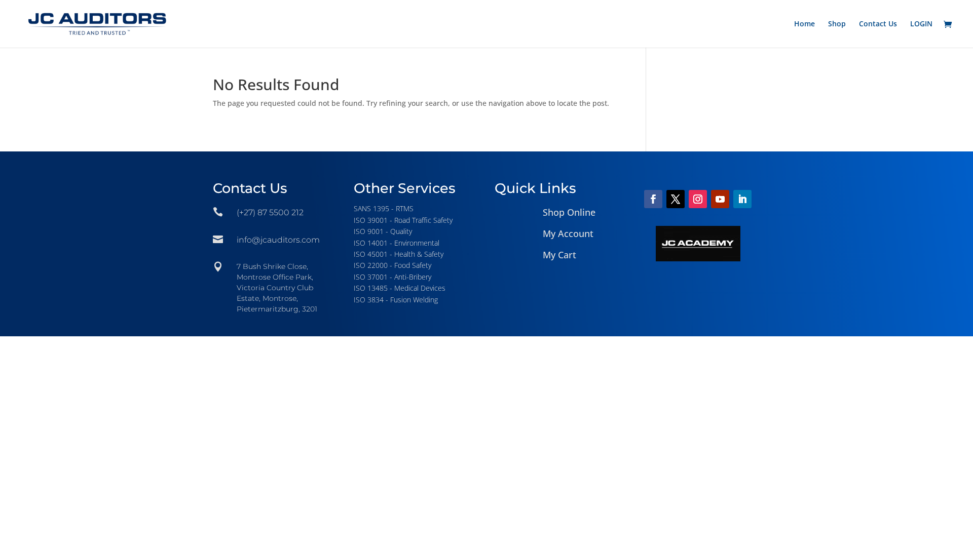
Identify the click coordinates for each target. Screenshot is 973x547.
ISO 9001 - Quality (383, 231)
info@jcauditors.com (278, 240)
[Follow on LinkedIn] (742, 199)
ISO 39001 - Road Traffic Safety (403, 220)
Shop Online (569, 212)
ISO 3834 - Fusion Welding (396, 299)
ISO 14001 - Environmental (396, 243)
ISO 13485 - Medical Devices (399, 288)
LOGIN (921, 24)
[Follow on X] (675, 199)
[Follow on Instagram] (698, 199)
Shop (837, 24)
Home (804, 24)
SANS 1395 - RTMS (384, 208)
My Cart (559, 255)
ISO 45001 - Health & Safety (398, 254)
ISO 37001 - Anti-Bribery (392, 277)
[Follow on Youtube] (720, 199)
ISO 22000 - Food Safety (392, 265)
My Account (568, 233)
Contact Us (878, 24)
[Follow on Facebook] (653, 199)
